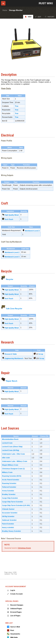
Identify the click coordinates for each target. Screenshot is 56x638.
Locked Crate (7, 443)
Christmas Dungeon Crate (12, 469)
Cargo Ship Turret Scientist (12, 502)
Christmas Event (24, 548)
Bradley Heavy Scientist (11, 531)
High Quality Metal (12, 215)
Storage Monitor (16, 10)
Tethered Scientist (9, 487)
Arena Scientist (8, 491)
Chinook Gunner (8, 509)
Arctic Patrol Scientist (10, 480)
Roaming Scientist (9, 483)
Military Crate (7, 472)
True (16, 106)
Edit (39, 17)
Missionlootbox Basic (10, 439)
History (51, 17)
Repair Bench (11, 381)
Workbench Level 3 (12, 257)
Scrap (40, 354)
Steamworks (15, 634)
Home (4, 10)
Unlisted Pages (16, 609)
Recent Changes (16, 605)
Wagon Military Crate (10, 465)
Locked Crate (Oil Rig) (10, 450)
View (29, 17)
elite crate (6, 458)
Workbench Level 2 (32, 231)
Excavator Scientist (9, 513)
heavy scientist (8, 527)
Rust (12, 630)
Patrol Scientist (8, 524)
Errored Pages (16, 612)
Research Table (11, 354)
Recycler (9, 279)
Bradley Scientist (8, 494)
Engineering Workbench (14, 358)
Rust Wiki (46, 3)
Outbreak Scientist (9, 520)
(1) (24, 469)
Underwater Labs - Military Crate (14, 461)
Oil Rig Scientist (8, 516)
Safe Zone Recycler (14, 309)
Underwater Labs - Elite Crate (13, 454)
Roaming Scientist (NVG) (11, 476)
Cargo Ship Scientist (10, 498)
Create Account (16, 594)
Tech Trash (9, 219)
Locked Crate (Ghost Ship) (12, 447)
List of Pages (15, 616)
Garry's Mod (15, 627)
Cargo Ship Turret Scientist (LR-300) (16, 505)
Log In (12, 590)
